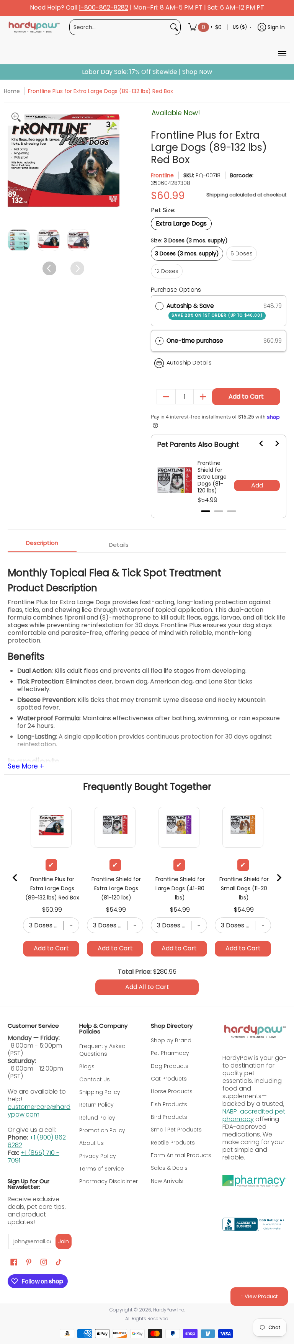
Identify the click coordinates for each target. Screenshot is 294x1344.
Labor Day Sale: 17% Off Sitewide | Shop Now (147, 72)
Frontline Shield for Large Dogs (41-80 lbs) (180, 888)
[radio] (159, 306)
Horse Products (172, 1091)
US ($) (240, 27)
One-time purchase (195, 341)
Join (63, 1241)
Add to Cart (246, 396)
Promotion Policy (102, 1130)
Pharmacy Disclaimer (108, 1181)
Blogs (87, 1066)
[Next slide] (272, 443)
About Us (91, 1143)
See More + (26, 766)
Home (12, 91)
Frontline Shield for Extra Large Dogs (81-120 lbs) (212, 476)
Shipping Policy (99, 1092)
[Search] (174, 27)
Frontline (162, 175)
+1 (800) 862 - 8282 (39, 1141)
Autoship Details (189, 362)
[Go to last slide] (257, 443)
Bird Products (169, 1117)
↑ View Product (259, 1296)
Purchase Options (176, 290)
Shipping (217, 194)
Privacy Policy (97, 1156)
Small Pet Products (176, 1129)
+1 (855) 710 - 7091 (33, 1156)
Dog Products (169, 1066)
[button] (218, 341)
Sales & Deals (169, 1168)
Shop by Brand (171, 1040)
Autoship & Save (215, 310)
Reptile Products (173, 1142)
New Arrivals (167, 1181)
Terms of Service (101, 1168)
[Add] (203, 397)
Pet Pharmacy (170, 1053)
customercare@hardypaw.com (39, 1110)
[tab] (205, 511)
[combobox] (119, 27)
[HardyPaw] (34, 27)
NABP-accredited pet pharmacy (253, 1115)
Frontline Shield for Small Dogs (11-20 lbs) (244, 888)
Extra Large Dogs (181, 223)
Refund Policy (97, 1118)
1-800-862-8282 (103, 8)
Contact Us (94, 1079)
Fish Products (169, 1104)
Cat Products (169, 1078)
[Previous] (14, 164)
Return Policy (96, 1105)
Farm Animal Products (181, 1155)
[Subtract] (166, 397)
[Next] (112, 164)
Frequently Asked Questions (102, 1050)
